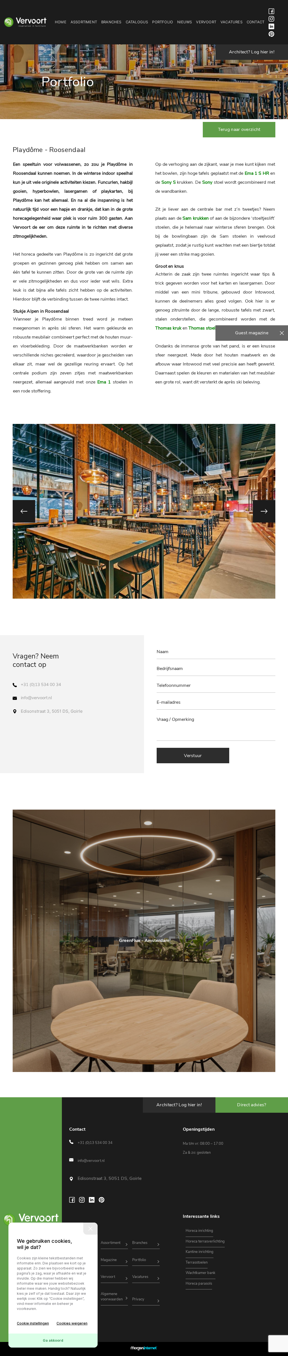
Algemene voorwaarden (112, 1296)
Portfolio (162, 22)
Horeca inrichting (199, 1230)
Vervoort (206, 22)
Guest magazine (251, 333)
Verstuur (193, 756)
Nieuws (184, 22)
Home (60, 22)
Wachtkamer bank (200, 1272)
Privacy (138, 1299)
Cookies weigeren (72, 1323)
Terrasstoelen (197, 1262)
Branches (111, 22)
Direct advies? (251, 1105)
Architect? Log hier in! (251, 52)
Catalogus (137, 22)
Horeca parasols (199, 1283)
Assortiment (84, 22)
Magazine (109, 1259)
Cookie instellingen (33, 1323)
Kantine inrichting (199, 1251)
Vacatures (231, 22)
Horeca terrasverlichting (205, 1241)
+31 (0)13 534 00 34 (41, 684)
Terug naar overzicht (239, 129)
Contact (255, 22)
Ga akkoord (53, 1340)
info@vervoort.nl (36, 698)
